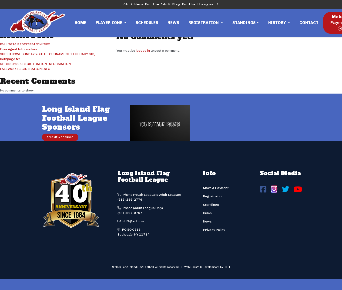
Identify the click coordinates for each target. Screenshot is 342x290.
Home (80, 22)
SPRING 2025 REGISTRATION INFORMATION (35, 64)
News (173, 22)
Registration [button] (204, 22)
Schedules (147, 22)
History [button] (277, 22)
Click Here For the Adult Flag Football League (169, 4)
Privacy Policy (214, 230)
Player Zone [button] (109, 22)
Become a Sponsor (60, 137)
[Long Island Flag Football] (37, 23)
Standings (244, 22)
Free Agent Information (18, 49)
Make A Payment (216, 188)
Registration (213, 196)
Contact (309, 22)
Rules (207, 213)
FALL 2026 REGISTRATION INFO (25, 44)
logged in (143, 51)
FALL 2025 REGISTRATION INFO (25, 69)
